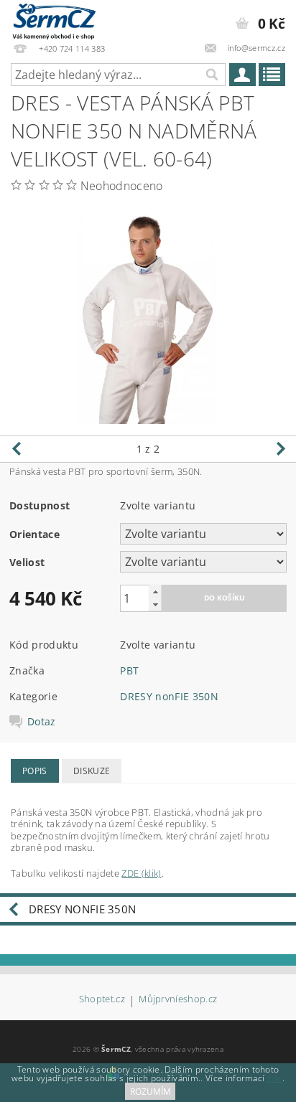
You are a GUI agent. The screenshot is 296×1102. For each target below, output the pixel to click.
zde (274, 1078)
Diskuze (91, 771)
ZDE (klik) (141, 873)
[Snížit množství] (155, 604)
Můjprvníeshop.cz (178, 999)
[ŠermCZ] (53, 18)
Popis (34, 771)
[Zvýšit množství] (155, 591)
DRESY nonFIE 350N (169, 696)
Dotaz (41, 721)
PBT (129, 670)
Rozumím (150, 1091)
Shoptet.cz (102, 999)
